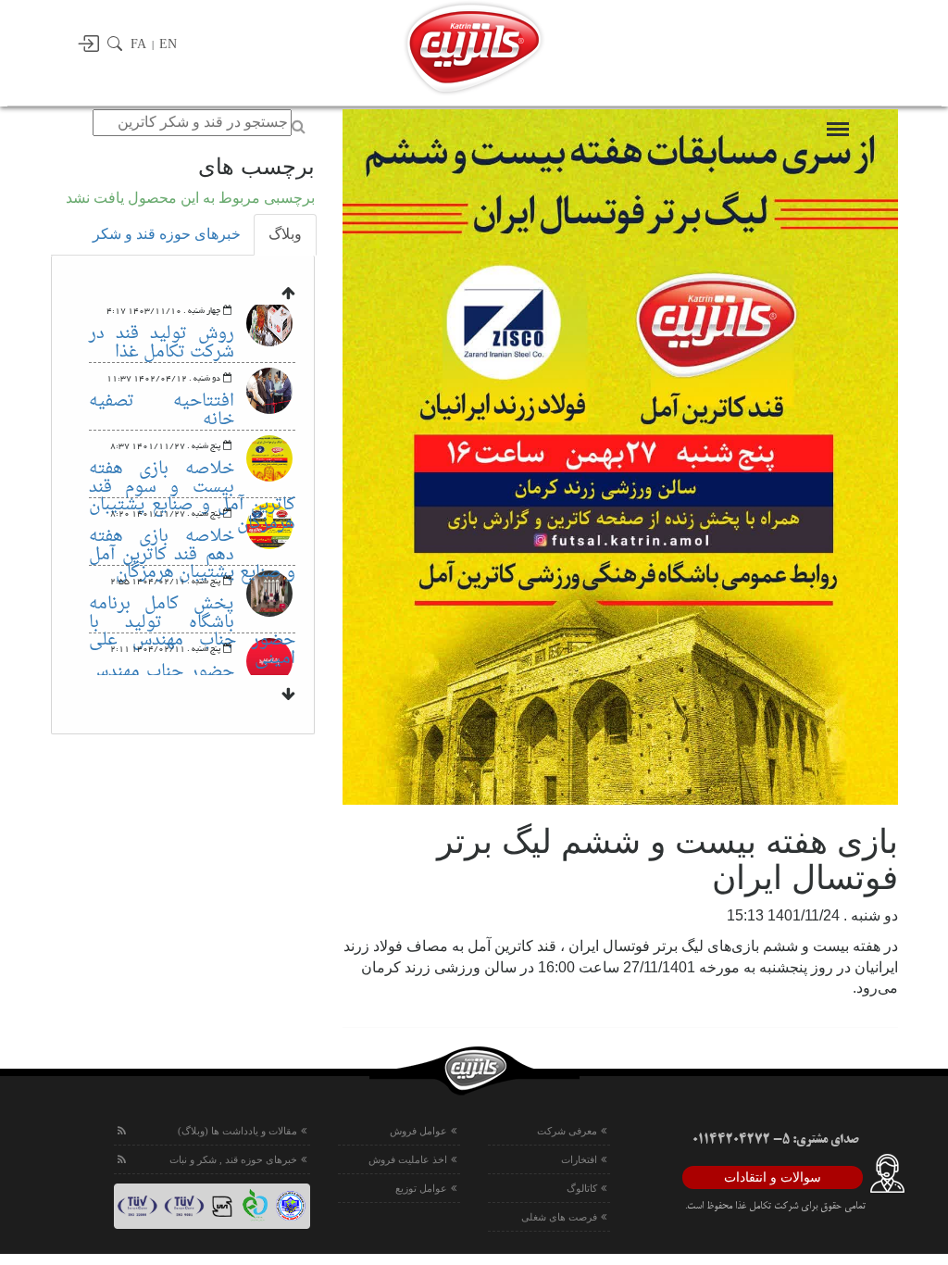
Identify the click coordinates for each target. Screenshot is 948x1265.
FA (138, 44)
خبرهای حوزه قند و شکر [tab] (167, 234)
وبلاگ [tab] (285, 234)
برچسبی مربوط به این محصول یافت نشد (190, 198)
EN (168, 44)
